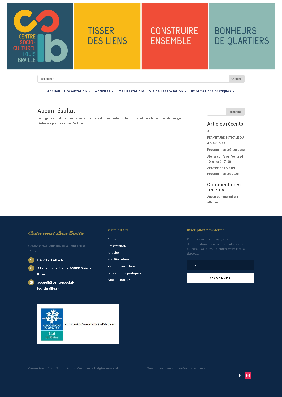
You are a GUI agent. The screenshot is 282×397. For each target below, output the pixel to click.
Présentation (75, 91)
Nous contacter (119, 280)
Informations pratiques (211, 91)
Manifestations (132, 91)
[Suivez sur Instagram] (248, 375)
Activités (102, 91)
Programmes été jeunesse (226, 150)
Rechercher (235, 111)
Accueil (53, 91)
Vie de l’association (166, 91)
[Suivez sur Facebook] (239, 375)
